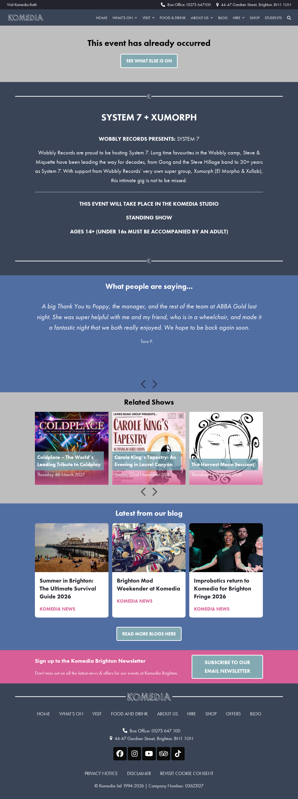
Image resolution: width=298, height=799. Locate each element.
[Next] (154, 384)
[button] (289, 17)
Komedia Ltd (110, 786)
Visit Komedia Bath (22, 4)
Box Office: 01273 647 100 (155, 731)
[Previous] (144, 384)
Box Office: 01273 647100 (189, 4)
